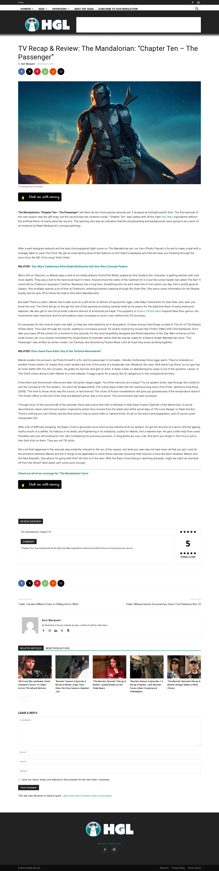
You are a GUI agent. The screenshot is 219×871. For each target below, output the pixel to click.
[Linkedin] (57, 631)
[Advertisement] (138, 25)
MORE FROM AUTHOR (57, 648)
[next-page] (26, 698)
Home (20, 2)
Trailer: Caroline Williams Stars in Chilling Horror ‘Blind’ (48, 604)
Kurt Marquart (28, 63)
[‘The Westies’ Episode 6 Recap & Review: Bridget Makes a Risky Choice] (184, 666)
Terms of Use (194, 867)
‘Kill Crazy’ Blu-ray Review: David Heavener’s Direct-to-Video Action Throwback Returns (34, 684)
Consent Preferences (109, 843)
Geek (41, 8)
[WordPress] (69, 631)
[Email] (60, 71)
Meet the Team (83, 8)
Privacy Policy (178, 867)
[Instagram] (198, 2)
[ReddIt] (53, 71)
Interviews (59, 8)
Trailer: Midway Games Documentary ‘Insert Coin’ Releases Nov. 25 (163, 604)
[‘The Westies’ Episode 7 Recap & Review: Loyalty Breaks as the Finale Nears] (109, 666)
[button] (197, 9)
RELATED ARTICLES (31, 648)
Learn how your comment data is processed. (87, 795)
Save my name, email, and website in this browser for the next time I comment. (66, 779)
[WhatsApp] (45, 71)
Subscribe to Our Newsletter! (118, 8)
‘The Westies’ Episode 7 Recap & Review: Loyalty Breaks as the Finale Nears (109, 684)
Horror (26, 8)
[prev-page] (20, 698)
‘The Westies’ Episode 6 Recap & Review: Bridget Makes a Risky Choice (184, 684)
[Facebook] (192, 2)
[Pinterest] (37, 71)
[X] (29, 71)
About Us (164, 867)
